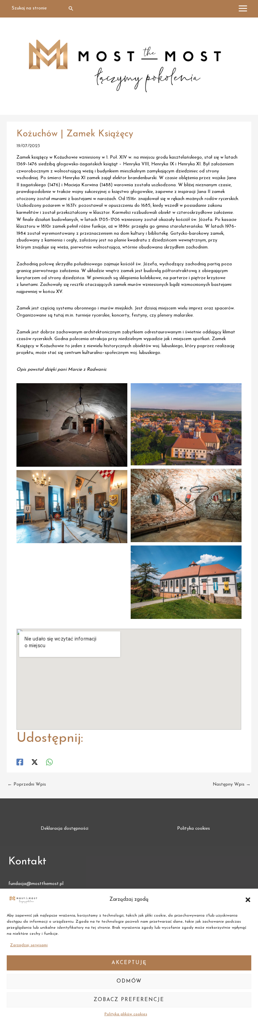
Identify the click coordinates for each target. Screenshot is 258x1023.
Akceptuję (129, 962)
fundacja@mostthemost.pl (35, 884)
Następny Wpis (232, 784)
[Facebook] (19, 762)
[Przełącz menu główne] (243, 8)
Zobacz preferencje (129, 999)
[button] (248, 899)
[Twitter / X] (34, 762)
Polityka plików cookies (125, 1014)
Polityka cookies (193, 828)
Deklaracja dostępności (64, 828)
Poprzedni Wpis (26, 784)
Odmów (129, 981)
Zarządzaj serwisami (29, 945)
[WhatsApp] (49, 762)
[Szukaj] (71, 8)
